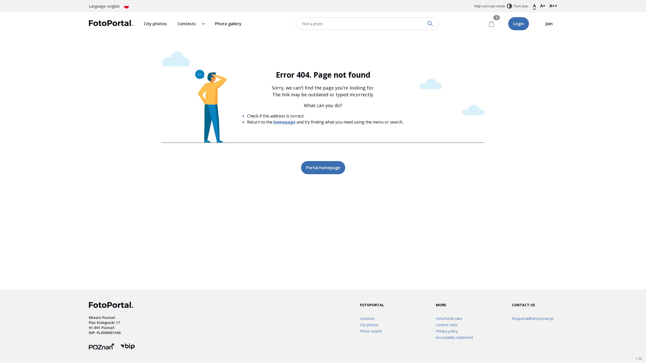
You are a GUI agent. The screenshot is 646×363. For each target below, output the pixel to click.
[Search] (430, 24)
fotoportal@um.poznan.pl (532, 318)
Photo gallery (228, 23)
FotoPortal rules (449, 318)
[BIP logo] (127, 347)
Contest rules (446, 324)
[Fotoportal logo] (111, 24)
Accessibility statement (454, 337)
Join (549, 23)
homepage (284, 122)
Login (518, 23)
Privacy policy (447, 331)
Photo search (371, 331)
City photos (155, 23)
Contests (187, 23)
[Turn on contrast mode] (509, 6)
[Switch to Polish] (126, 6)
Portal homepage (323, 167)
